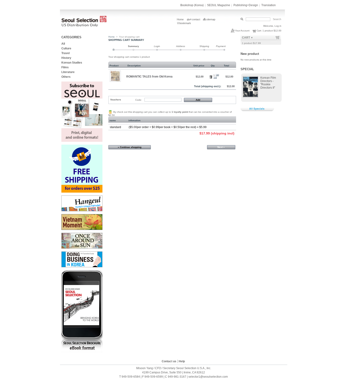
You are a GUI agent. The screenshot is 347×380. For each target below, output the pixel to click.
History (66, 58)
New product (250, 54)
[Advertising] (81, 141)
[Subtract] (215, 78)
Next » (221, 147)
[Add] (217, 75)
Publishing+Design (245, 5)
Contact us (169, 361)
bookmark (185, 23)
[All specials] (258, 110)
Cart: (259, 30)
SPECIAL (247, 69)
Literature (68, 72)
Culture (66, 48)
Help (182, 361)
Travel (65, 53)
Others (66, 76)
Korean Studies (71, 62)
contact (196, 19)
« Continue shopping (129, 147)
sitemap (210, 19)
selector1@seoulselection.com (208, 376)
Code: (138, 100)
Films (65, 67)
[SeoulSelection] (84, 26)
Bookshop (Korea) (192, 5)
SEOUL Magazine (218, 5)
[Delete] (211, 76)
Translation (268, 5)
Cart (246, 37)
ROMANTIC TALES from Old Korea (149, 76)
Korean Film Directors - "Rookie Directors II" (268, 82)
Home (180, 19)
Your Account (242, 30)
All (63, 43)
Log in (278, 26)
